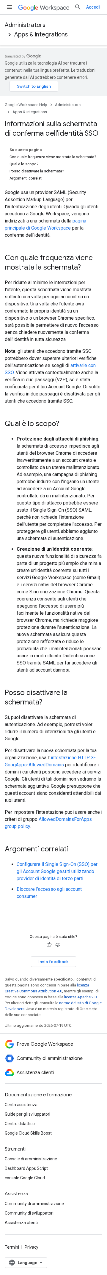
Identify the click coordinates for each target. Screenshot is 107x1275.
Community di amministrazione (34, 1203)
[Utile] (49, 944)
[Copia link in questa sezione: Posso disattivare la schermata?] (48, 702)
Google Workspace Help (26, 104)
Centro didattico (20, 1123)
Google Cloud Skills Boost (28, 1133)
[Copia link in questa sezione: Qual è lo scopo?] (65, 424)
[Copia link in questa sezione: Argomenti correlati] (74, 849)
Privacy (31, 1247)
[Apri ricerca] (77, 7)
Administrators (25, 25)
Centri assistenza (21, 1104)
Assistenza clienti (21, 1222)
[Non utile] (58, 944)
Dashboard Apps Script (26, 1168)
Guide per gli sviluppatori (27, 1114)
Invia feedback (53, 961)
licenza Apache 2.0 (80, 997)
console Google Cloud (25, 1177)
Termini (12, 1247)
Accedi (93, 7)
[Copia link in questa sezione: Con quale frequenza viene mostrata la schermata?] (87, 267)
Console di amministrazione (31, 1159)
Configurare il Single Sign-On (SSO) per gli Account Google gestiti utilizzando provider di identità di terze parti (57, 871)
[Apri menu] (9, 7)
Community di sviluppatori (29, 1213)
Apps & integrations (41, 34)
